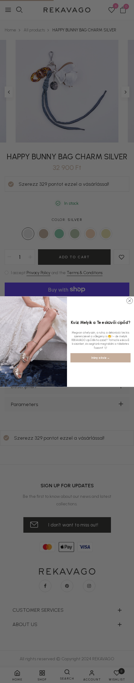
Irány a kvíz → (100, 357)
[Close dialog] (129, 300)
